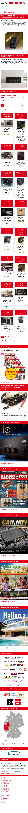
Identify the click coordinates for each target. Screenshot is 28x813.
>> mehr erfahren (5, 382)
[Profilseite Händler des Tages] (14, 754)
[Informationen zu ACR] (7, 658)
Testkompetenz (7, 780)
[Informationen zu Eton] (13, 665)
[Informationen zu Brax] (7, 662)
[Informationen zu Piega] (14, 677)
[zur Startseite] (15, 3)
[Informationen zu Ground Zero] (5, 669)
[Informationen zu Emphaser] (21, 662)
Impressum (6, 794)
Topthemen (6, 789)
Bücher (5, 779)
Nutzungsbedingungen (9, 803)
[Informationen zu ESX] (7, 665)
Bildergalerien (6, 785)
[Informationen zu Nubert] (7, 677)
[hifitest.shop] (18, 705)
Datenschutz (6, 798)
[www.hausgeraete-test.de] (14, 697)
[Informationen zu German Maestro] (20, 665)
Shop (4, 777)
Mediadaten (6, 795)
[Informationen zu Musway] (21, 673)
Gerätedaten (6, 783)
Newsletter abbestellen (7, 773)
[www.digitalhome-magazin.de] (7, 697)
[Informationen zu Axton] (20, 657)
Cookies (5, 800)
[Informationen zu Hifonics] (19, 669)
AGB (4, 797)
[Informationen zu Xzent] (10, 685)
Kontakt (5, 801)
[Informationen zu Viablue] (21, 682)
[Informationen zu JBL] (25, 670)
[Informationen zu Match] (7, 673)
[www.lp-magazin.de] (10, 705)
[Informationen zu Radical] (21, 677)
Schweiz (6, 740)
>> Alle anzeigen (5, 30)
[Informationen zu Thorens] (14, 681)
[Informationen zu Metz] (14, 674)
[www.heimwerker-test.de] (21, 697)
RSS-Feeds (6, 788)
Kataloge (5, 786)
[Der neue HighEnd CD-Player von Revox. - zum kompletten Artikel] (14, 79)
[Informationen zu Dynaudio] (14, 661)
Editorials (5, 791)
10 (5, 109)
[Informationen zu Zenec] (18, 685)
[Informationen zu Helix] (12, 669)
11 (8, 109)
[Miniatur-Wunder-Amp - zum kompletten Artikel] (14, 41)
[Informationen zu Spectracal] (7, 681)
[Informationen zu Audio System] (13, 658)
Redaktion (5, 782)
